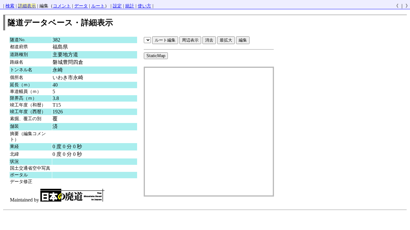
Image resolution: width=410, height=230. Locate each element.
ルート (98, 6)
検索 (9, 6)
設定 (117, 6)
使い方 (144, 6)
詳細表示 (27, 6)
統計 (129, 6)
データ (81, 6)
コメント (62, 6)
